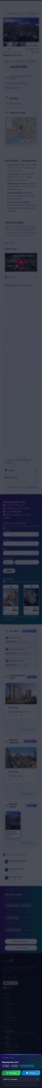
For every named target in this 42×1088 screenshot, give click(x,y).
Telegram (32, 1073)
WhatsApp (12, 1073)
